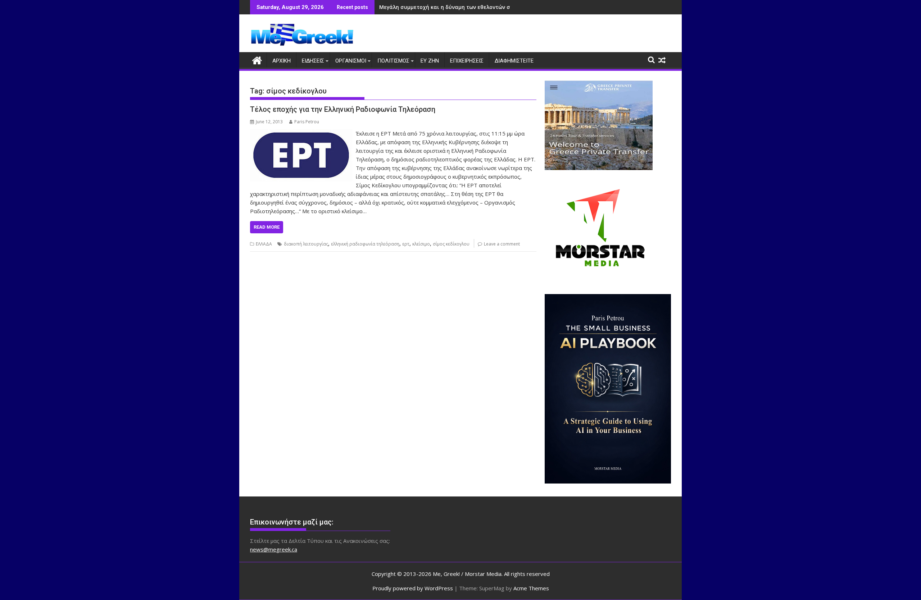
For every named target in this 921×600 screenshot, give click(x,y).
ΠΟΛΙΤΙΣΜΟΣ (393, 61)
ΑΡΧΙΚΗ (281, 61)
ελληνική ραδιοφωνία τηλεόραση (365, 244)
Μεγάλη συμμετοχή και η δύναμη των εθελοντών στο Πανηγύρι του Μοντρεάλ (480, 7)
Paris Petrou (306, 122)
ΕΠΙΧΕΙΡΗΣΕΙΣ (467, 61)
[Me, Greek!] (257, 59)
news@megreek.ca (273, 549)
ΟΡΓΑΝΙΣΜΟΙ (350, 61)
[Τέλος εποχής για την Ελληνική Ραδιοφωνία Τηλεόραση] (301, 133)
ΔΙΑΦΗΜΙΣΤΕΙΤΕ (514, 61)
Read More (267, 227)
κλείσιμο (421, 244)
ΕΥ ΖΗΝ (430, 61)
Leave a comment (502, 244)
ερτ (405, 244)
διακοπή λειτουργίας (306, 244)
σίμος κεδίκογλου (451, 244)
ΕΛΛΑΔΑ (264, 244)
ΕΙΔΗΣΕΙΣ (313, 61)
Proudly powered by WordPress (412, 588)
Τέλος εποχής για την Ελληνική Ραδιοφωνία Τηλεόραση (342, 109)
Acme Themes (531, 588)
